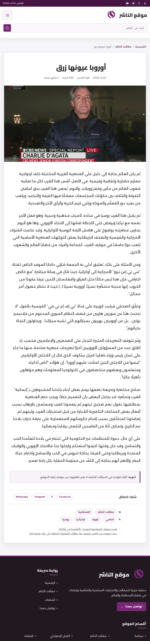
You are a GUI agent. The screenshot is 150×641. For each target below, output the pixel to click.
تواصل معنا (47, 608)
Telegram (39, 496)
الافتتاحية (84, 511)
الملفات (50, 600)
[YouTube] (127, 3)
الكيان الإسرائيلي (60, 636)
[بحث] (7, 28)
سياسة (139, 636)
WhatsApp (22, 496)
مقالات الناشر (123, 46)
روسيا (65, 519)
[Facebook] (144, 3)
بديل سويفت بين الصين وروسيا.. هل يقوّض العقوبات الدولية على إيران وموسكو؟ (73, 533)
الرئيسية (140, 46)
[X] (139, 3)
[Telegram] (133, 3)
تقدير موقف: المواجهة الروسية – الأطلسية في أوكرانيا (88, 529)
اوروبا (95, 519)
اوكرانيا (80, 519)
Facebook (65, 496)
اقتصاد (28, 636)
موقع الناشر (133, 15)
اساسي (110, 519)
